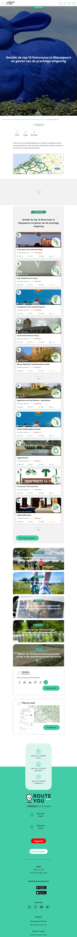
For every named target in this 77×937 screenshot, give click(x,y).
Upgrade (38, 841)
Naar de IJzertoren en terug (27, 278)
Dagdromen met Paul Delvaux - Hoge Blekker (33, 400)
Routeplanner (51, 727)
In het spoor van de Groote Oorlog (29, 249)
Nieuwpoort (44, 119)
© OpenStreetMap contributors (56, 173)
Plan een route (41, 814)
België (15, 119)
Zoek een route (41, 826)
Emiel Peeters (7, 114)
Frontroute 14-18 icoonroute (27, 486)
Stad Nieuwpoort (36, 119)
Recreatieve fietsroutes (7, 119)
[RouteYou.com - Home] (10, 3)
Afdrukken (34, 135)
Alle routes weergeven (27, 538)
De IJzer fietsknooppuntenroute (29, 429)
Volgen (25, 135)
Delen (17, 135)
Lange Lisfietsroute (24, 515)
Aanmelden (38, 851)
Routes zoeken (51, 688)
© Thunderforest (45, 173)
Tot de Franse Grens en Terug (28, 336)
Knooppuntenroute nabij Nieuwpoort (31, 307)
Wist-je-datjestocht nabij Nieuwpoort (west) (33, 364)
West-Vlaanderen (26, 119)
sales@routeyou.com (39, 925)
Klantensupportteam (39, 935)
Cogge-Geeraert (22, 458)
